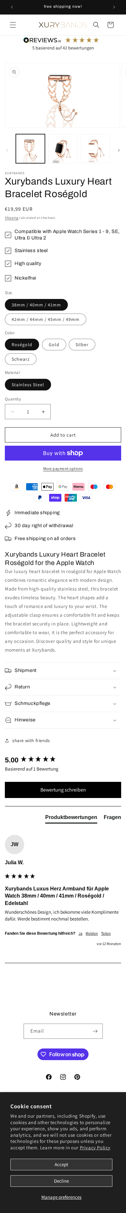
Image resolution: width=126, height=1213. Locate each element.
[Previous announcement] (12, 7)
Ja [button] (80, 933)
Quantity (13, 399)
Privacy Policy (95, 1147)
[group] (63, 760)
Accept (61, 1164)
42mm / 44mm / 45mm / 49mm (45, 319)
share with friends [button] (31, 740)
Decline (61, 1181)
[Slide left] (7, 150)
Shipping (11, 218)
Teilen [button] (106, 933)
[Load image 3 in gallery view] (95, 148)
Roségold (22, 344)
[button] (13, 25)
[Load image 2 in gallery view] (62, 148)
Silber (82, 344)
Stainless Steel (28, 385)
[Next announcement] (114, 7)
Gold (54, 344)
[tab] (71, 819)
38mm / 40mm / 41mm (36, 305)
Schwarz (21, 359)
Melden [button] (92, 933)
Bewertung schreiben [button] (63, 789)
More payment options (63, 468)
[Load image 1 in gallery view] (30, 148)
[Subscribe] (95, 1031)
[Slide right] (119, 150)
